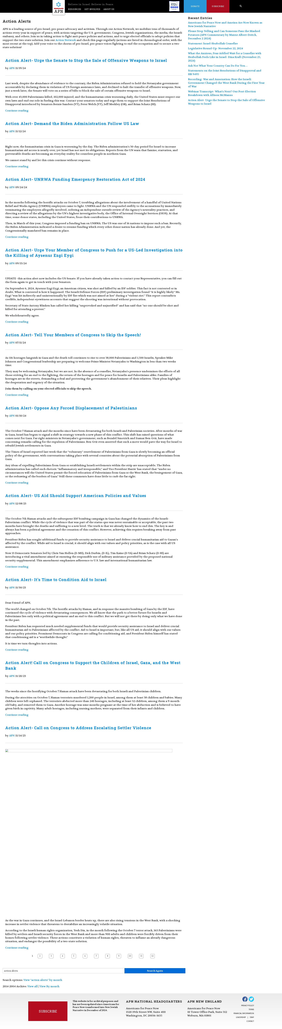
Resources (74, 9)
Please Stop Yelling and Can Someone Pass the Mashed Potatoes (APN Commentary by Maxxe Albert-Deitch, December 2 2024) (224, 34)
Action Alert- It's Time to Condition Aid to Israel (56, 579)
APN (12, 68)
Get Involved (92, 9)
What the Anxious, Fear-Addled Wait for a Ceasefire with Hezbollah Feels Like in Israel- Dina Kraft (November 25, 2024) (224, 57)
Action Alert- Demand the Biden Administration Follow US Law (72, 123)
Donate (195, 6)
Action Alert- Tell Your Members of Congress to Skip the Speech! (73, 334)
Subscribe (218, 6)
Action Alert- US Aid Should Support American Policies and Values (75, 495)
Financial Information (244, 1013)
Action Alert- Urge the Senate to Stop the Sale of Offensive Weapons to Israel (86, 60)
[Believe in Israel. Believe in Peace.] (59, 7)
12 (152, 956)
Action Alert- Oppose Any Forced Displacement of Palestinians (71, 408)
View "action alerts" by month (43, 980)
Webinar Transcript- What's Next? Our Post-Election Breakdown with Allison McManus (222, 93)
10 (130, 956)
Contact (250, 1021)
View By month (49, 986)
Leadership (241, 1017)
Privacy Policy (247, 1005)
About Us (108, 9)
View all (32, 986)
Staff (252, 1017)
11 (141, 956)
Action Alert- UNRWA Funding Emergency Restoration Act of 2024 (75, 179)
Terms (251, 1009)
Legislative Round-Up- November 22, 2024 (215, 48)
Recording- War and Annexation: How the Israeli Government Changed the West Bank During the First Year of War (226, 83)
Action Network (65, 40)
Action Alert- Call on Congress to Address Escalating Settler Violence (78, 727)
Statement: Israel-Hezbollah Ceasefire (213, 43)
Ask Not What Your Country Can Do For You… (218, 65)
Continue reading (16, 110)
